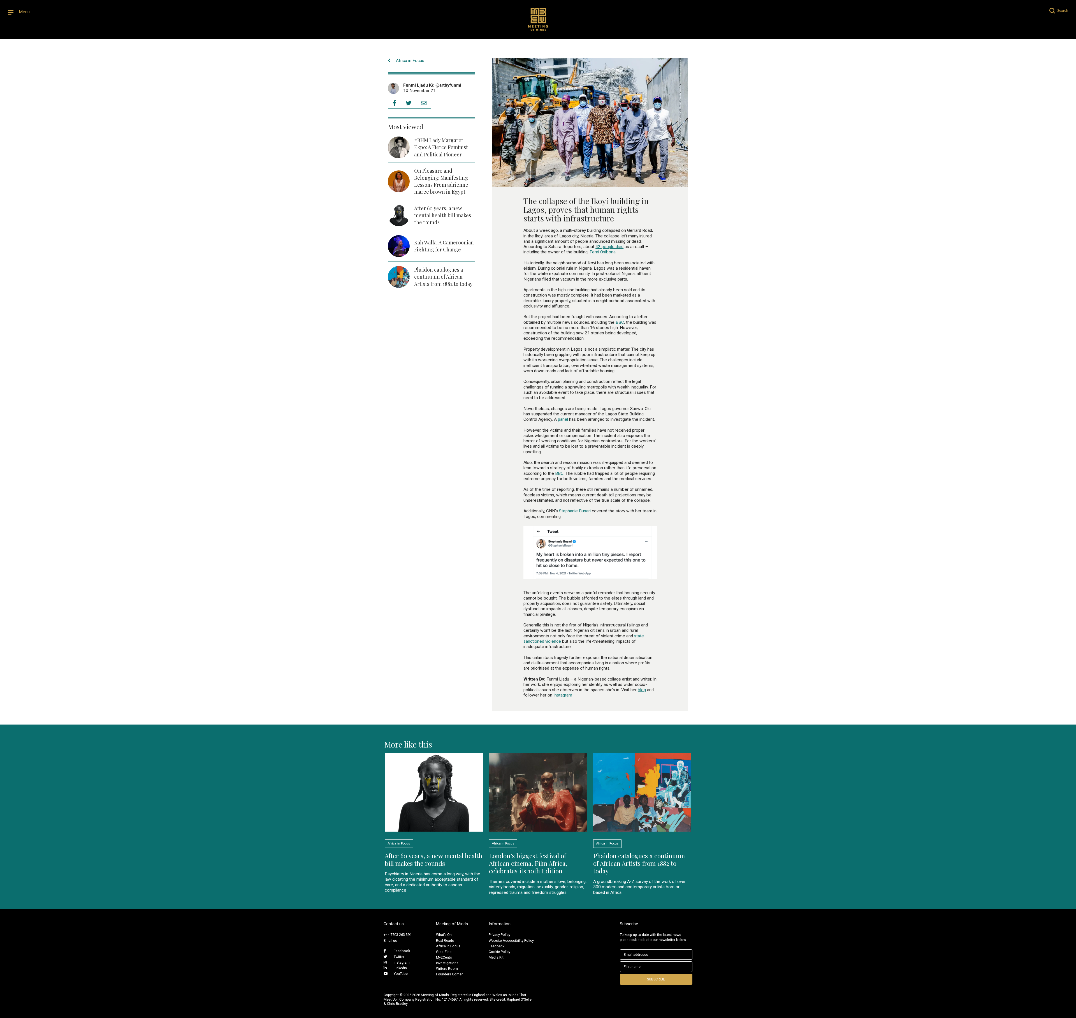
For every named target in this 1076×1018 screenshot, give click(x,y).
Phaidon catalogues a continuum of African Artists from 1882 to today (443, 276)
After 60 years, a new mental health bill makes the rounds (442, 215)
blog (642, 689)
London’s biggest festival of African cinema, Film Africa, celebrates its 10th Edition (528, 863)
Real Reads (445, 940)
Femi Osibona (603, 251)
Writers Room (447, 968)
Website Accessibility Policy (511, 940)
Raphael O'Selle (519, 999)
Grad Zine (443, 952)
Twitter (399, 957)
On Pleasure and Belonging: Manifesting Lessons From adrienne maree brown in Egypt (441, 181)
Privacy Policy (499, 935)
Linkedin (400, 968)
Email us (390, 940)
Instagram (562, 695)
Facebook (402, 951)
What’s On (444, 935)
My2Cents (444, 957)
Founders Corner (449, 974)
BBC (620, 322)
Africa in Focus (409, 60)
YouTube (401, 973)
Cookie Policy (499, 952)
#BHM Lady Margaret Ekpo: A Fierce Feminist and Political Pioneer (441, 147)
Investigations (447, 963)
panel (563, 419)
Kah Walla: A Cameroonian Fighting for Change (444, 246)
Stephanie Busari (575, 510)
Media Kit (496, 957)
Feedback (496, 946)
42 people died (609, 246)
